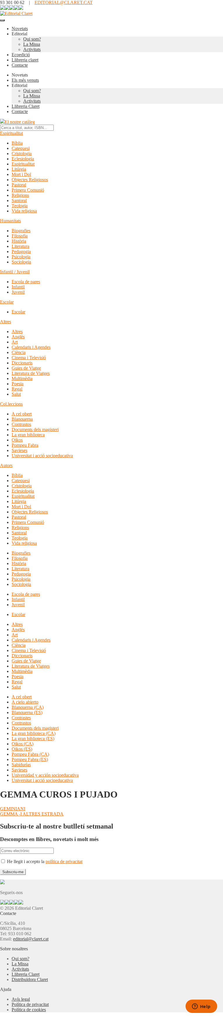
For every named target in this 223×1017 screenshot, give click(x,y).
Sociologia (21, 261)
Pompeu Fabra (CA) (30, 754)
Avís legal (21, 999)
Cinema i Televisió (29, 357)
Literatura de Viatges (31, 373)
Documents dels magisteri (35, 429)
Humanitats (10, 220)
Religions (20, 195)
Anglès (18, 336)
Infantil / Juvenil (15, 271)
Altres (5, 321)
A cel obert (22, 413)
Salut (16, 394)
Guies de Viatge (26, 368)
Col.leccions (11, 404)
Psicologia (21, 256)
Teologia (20, 205)
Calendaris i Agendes (31, 347)
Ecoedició (21, 54)
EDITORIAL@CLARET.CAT (64, 2)
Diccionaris (22, 362)
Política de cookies (29, 1009)
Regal (17, 388)
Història (19, 241)
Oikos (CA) (22, 743)
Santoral (19, 200)
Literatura (20, 246)
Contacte (20, 65)
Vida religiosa (24, 210)
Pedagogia (21, 251)
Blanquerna (22, 419)
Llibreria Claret (25, 106)
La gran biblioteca (28, 434)
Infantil (18, 286)
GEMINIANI (12, 808)
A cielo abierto (25, 702)
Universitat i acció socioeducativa (42, 455)
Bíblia (17, 143)
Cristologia (22, 153)
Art (15, 341)
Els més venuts (25, 80)
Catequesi (21, 148)
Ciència (19, 352)
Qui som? (32, 39)
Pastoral (19, 184)
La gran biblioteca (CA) (33, 733)
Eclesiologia (23, 158)
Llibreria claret (25, 59)
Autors (6, 465)
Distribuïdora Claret (30, 979)
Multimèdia (22, 378)
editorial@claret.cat (30, 938)
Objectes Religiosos (30, 179)
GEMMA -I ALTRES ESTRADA (32, 813)
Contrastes (21, 717)
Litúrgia (19, 169)
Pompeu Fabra (25, 445)
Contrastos (21, 424)
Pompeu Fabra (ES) (30, 759)
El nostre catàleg (20, 121)
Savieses (19, 450)
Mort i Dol (21, 174)
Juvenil (18, 292)
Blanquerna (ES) (27, 712)
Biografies (21, 230)
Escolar (7, 301)
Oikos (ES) (22, 749)
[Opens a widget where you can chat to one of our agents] (201, 1007)
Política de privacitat (30, 1004)
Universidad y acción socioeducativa (45, 775)
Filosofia (20, 235)
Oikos (17, 439)
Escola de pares (26, 281)
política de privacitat (64, 861)
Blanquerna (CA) (28, 707)
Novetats (20, 28)
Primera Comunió (28, 190)
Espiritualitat (11, 133)
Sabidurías (21, 764)
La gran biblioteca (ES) (33, 738)
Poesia (18, 383)
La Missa (31, 44)
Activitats (32, 49)
